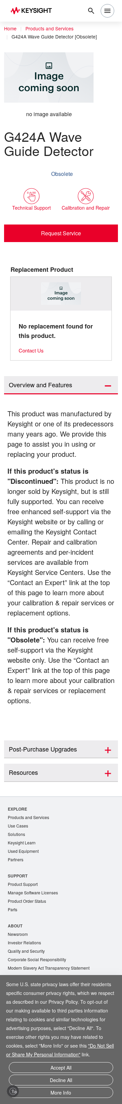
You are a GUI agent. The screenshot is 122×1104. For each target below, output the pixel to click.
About (15, 951)
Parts (13, 934)
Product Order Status (28, 925)
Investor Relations (25, 968)
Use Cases (18, 848)
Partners (16, 883)
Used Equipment (24, 874)
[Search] (91, 11)
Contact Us (32, 350)
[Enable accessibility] (13, 1091)
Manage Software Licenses (34, 917)
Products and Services (51, 28)
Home (10, 28)
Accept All (61, 1070)
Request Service (61, 233)
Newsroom (18, 959)
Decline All (61, 1081)
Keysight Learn (22, 865)
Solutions (17, 857)
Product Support (24, 908)
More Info (61, 1093)
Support (17, 900)
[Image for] (61, 294)
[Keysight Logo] (33, 11)
